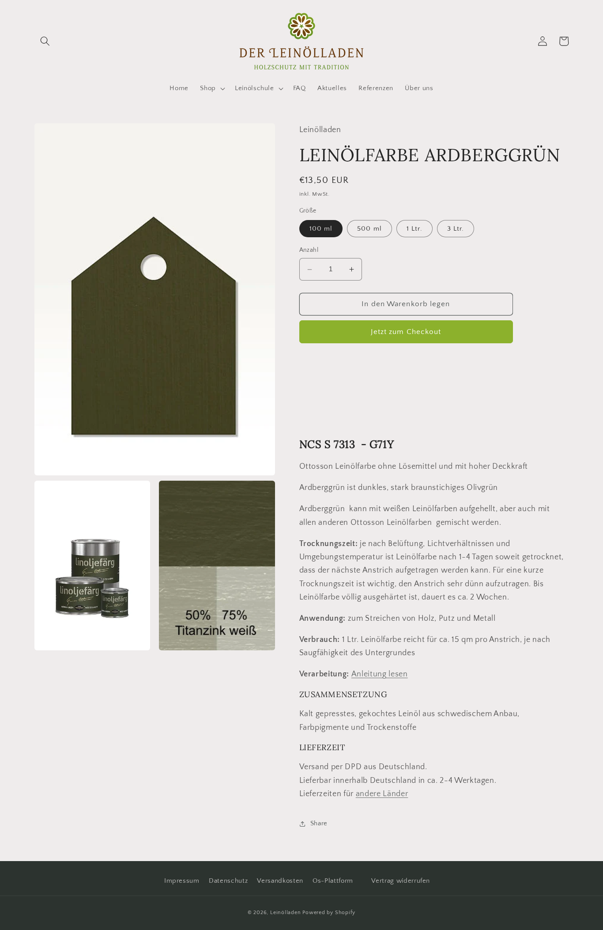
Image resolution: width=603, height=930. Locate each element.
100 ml (321, 229)
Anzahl (309, 250)
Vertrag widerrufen (400, 880)
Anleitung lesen (379, 674)
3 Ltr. (455, 229)
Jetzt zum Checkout (406, 332)
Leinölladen (285, 912)
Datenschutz (228, 880)
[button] (45, 41)
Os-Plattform (333, 880)
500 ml (369, 229)
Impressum (182, 880)
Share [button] (319, 823)
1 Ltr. (414, 229)
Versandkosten (280, 880)
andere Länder (382, 794)
